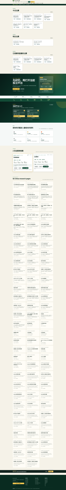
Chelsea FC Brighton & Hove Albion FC (17, 24)
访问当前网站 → (51, 471)
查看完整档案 (36, 166)
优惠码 (29, 3)
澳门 (38, 3)
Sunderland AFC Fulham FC (37, 24)
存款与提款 (34, 3)
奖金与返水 (31, 3)
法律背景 (42, 3)
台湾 (40, 3)
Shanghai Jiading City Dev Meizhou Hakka (28, 16)
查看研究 (46, 471)
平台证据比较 (26, 479)
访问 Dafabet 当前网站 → (18, 483)
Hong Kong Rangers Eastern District (48, 17)
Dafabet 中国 (26, 3)
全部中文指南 (46, 479)
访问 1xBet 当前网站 (45, 166)
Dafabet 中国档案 (37, 479)
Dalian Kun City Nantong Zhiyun (16, 16)
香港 (37, 3)
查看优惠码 (40, 166)
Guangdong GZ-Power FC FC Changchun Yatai (38, 16)
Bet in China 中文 (16, 0)
